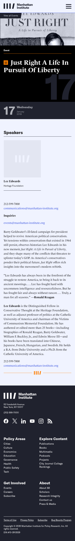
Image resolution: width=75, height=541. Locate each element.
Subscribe (9, 496)
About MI (44, 488)
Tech (6, 471)
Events (7, 488)
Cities (7, 443)
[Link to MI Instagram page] (41, 422)
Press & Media (47, 504)
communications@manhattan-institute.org (31, 208)
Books (43, 447)
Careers (8, 492)
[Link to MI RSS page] (50, 422)
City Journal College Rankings (51, 465)
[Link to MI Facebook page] (6, 422)
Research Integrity (49, 496)
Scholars (44, 492)
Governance (10, 459)
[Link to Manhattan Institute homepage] (20, 398)
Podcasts (44, 455)
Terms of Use (10, 520)
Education (9, 455)
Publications (46, 443)
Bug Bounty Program (61, 520)
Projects (44, 459)
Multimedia (45, 451)
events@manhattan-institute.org (24, 223)
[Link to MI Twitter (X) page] (14, 422)
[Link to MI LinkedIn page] (23, 422)
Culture (8, 447)
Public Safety (11, 467)
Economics (10, 451)
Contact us (45, 500)
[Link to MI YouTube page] (32, 422)
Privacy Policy (27, 520)
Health (7, 463)
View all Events (11, 15)
